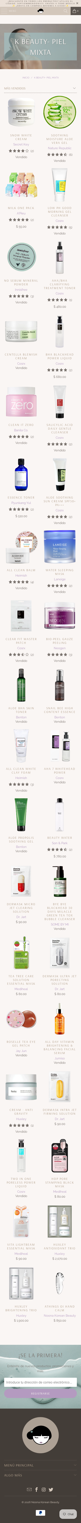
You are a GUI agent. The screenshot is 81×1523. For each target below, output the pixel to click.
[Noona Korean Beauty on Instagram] (44, 1490)
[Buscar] (66, 11)
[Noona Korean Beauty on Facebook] (37, 1490)
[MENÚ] (2, 11)
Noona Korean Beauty (45, 1502)
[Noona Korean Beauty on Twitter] (51, 1490)
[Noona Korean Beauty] (40, 11)
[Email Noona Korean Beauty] (29, 1490)
